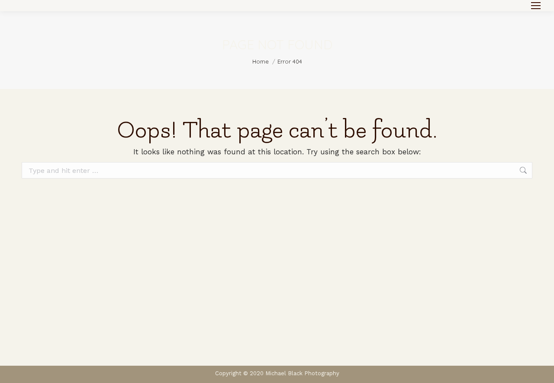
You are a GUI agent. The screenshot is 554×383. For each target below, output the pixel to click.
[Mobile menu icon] (535, 5)
